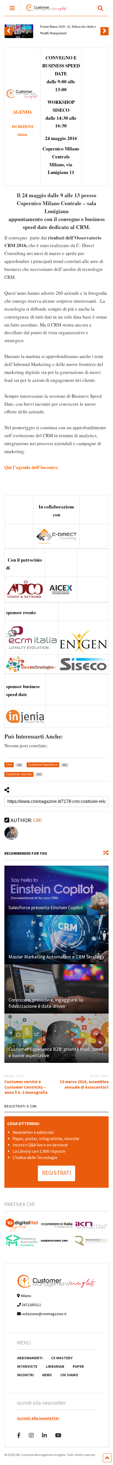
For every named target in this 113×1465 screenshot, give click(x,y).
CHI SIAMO (69, 1374)
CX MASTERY (62, 1357)
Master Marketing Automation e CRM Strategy (56, 957)
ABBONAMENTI (30, 1357)
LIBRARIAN (55, 1366)
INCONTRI (25, 1374)
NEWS (47, 1374)
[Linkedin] (44, 1435)
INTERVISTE (27, 1366)
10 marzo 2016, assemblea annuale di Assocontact (84, 1084)
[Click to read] (56, 890)
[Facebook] (19, 1435)
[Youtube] (58, 1435)
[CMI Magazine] (43, 11)
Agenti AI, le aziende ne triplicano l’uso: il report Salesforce (73, 29)
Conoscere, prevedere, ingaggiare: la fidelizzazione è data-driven (46, 1003)
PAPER (78, 1366)
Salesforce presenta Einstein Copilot (46, 907)
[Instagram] (31, 1435)
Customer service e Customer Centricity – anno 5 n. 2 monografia (25, 1087)
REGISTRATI (56, 1173)
